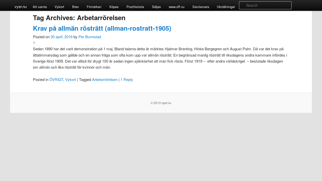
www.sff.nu (176, 6)
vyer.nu (21, 6)
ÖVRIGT (56, 79)
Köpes (114, 6)
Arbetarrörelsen (104, 79)
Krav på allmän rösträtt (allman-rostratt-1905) (102, 28)
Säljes (156, 6)
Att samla (40, 6)
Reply (126, 79)
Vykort (59, 6)
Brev (75, 6)
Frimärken (94, 6)
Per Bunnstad (89, 36)
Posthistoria (135, 6)
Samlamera (200, 6)
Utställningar (226, 6)
